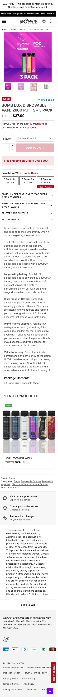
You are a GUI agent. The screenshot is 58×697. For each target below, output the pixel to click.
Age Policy (29, 684)
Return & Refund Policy (35, 672)
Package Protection (12, 689)
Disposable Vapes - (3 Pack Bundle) (30, 484)
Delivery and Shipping (15, 213)
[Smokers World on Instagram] (6, 639)
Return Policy (10, 219)
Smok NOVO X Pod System (18, 457)
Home (4, 29)
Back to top (28, 604)
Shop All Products (10, 487)
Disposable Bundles (31, 481)
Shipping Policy (10, 678)
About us (45, 689)
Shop (13, 29)
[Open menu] (3, 21)
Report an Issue (53, 672)
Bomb (17, 481)
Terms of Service (11, 684)
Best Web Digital (44, 667)
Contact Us (31, 689)
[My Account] (44, 21)
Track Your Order (11, 672)
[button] (50, 22)
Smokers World (18, 663)
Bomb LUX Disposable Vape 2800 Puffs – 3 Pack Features (25, 196)
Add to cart (35, 147)
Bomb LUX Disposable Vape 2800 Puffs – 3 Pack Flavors (25, 205)
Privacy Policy (28, 678)
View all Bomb (46, 99)
